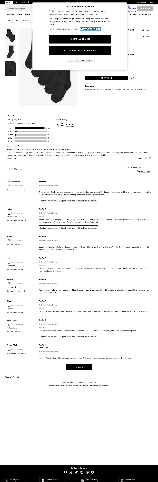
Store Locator (141, 2)
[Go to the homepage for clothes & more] (9, 2)
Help (151, 2)
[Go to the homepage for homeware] (21, 2)
